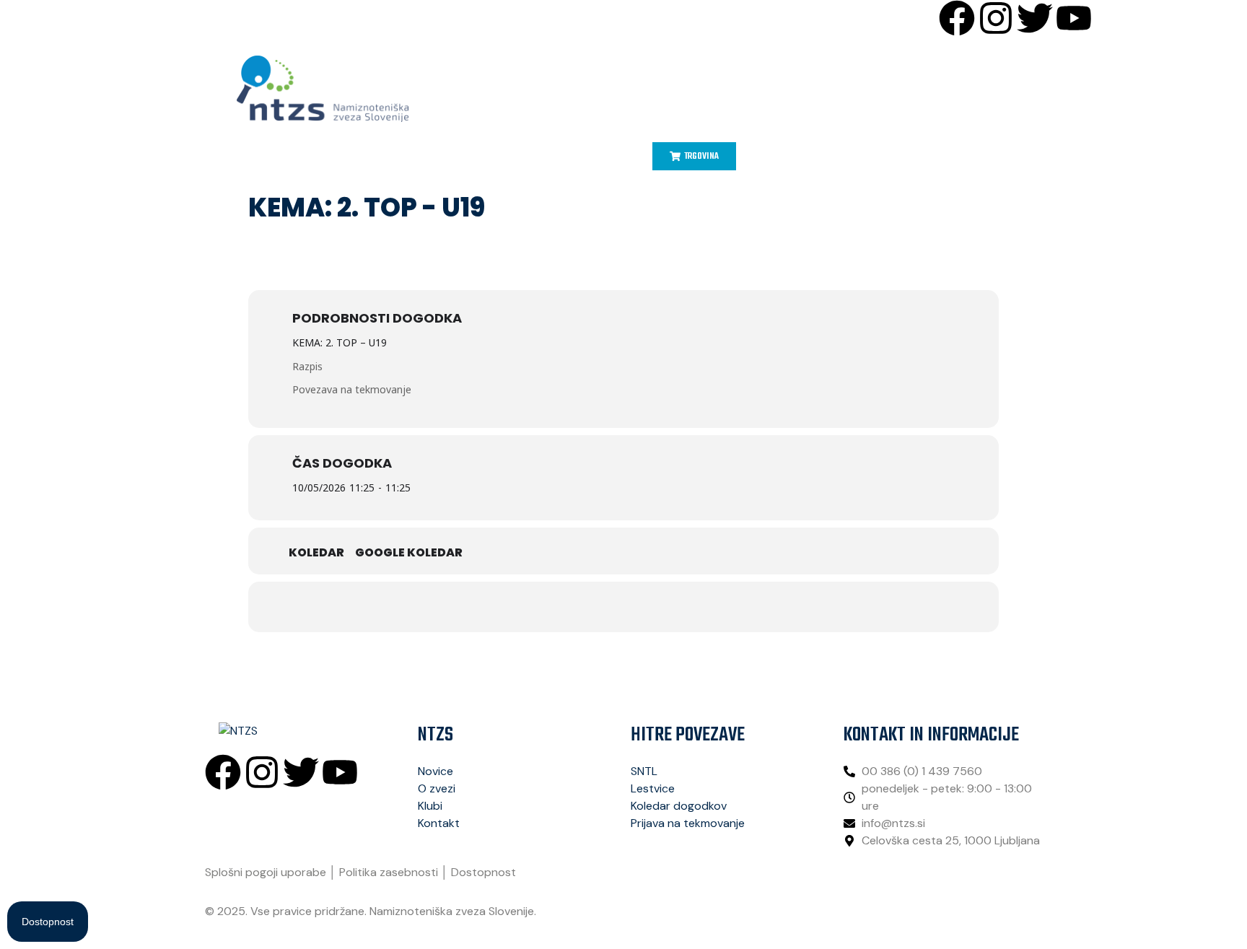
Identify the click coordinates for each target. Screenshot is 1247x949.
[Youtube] (1074, 18)
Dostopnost (483, 872)
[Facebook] (957, 18)
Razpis (307, 366)
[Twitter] (1035, 18)
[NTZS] (323, 89)
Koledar (316, 553)
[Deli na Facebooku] (533, 607)
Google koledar (409, 553)
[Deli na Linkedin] (605, 607)
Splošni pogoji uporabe (265, 872)
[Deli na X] (569, 607)
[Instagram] (996, 18)
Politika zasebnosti (388, 872)
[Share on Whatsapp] (642, 607)
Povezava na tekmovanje (351, 389)
